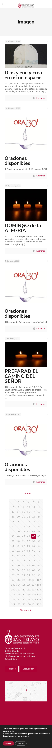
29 (33, 521)
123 (23, 599)
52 (28, 541)
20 (18, 516)
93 (23, 575)
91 (13, 575)
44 (18, 536)
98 (18, 580)
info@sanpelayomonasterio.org (20, 656)
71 (33, 555)
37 (13, 531)
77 (33, 560)
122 (18, 599)
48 (38, 536)
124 (28, 599)
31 (13, 526)
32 (18, 526)
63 (23, 550)
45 (23, 536)
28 (28, 521)
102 (39, 580)
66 (38, 550)
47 (33, 536)
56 (18, 546)
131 (34, 604)
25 (13, 521)
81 (23, 565)
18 (38, 511)
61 (13, 550)
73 (13, 560)
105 (23, 584)
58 (28, 546)
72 (38, 555)
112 (28, 589)
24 (38, 516)
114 (39, 589)
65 (33, 550)
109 (13, 589)
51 (23, 541)
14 (18, 511)
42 (38, 531)
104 (18, 584)
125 (34, 599)
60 (38, 546)
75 (23, 560)
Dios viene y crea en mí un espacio (23, 75)
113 (34, 589)
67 (13, 555)
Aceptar (8, 743)
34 (28, 526)
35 (33, 526)
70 (28, 555)
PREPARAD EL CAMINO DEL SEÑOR (21, 376)
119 (34, 594)
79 (13, 565)
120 (39, 594)
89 (33, 570)
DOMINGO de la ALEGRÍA (23, 228)
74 (18, 560)
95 (33, 575)
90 (38, 570)
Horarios (11, 668)
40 (28, 531)
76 (28, 560)
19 (13, 516)
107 (34, 584)
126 (39, 599)
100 (28, 580)
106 (28, 584)
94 (28, 575)
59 (33, 546)
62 (18, 550)
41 (33, 531)
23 (33, 516)
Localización (28, 668)
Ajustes (21, 743)
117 (23, 594)
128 (18, 604)
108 (39, 584)
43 (13, 536)
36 (38, 526)
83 (33, 565)
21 (23, 516)
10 (28, 507)
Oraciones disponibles (17, 161)
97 (13, 580)
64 (28, 550)
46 (28, 536)
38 (18, 531)
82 (28, 565)
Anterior (27, 493)
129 (23, 604)
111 (23, 589)
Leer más (40, 98)
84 (38, 565)
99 (23, 580)
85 (13, 570)
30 (38, 521)
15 (23, 511)
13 (13, 511)
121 (13, 599)
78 (38, 560)
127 (13, 604)
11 (33, 507)
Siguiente (24, 610)
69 (23, 555)
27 (23, 521)
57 (23, 546)
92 (18, 575)
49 (13, 541)
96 (38, 575)
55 (13, 546)
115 (13, 594)
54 (38, 541)
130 (28, 604)
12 (38, 507)
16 (28, 511)
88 (28, 570)
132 (39, 604)
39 (23, 531)
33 (23, 526)
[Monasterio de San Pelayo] (26, 4)
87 (23, 570)
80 (18, 565)
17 (33, 511)
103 (13, 584)
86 (18, 570)
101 (34, 580)
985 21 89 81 (12, 658)
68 (18, 555)
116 (18, 594)
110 (18, 589)
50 (18, 541)
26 (18, 521)
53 (33, 541)
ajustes (24, 736)
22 (28, 516)
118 (28, 594)
